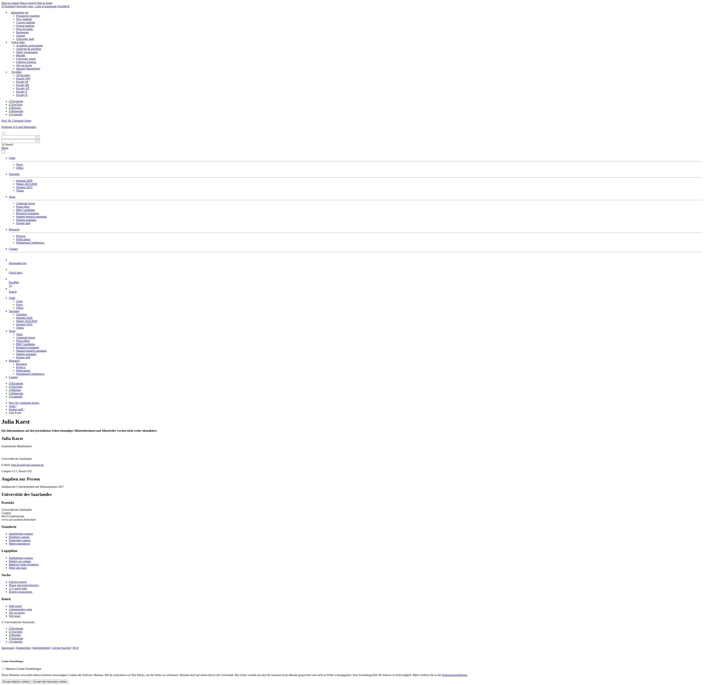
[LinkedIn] (15, 114)
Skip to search (28, 3)
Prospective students (28, 15)
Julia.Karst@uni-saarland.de (27, 465)
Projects (20, 236)
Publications (23, 239)
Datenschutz (23, 647)
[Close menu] (3, 151)
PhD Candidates (25, 210)
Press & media (24, 29)
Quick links (18, 42)
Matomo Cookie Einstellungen (23, 668)
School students (25, 25)
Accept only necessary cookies (50, 681)
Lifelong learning (26, 62)
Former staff (23, 223)
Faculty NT (23, 88)
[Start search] (38, 137)
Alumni (20, 35)
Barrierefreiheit (41, 647)
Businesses (22, 32)
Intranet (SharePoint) (28, 68)
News (19, 164)
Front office (23, 206)
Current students (25, 22)
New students (24, 19)
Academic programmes (29, 45)
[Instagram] (16, 111)
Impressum (7, 647)
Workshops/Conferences (30, 242)
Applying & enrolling (28, 48)
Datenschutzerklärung (454, 675)
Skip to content (10, 3)
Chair (12, 157)
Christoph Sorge (25, 203)
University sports (26, 58)
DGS (76, 647)
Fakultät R (63, 6)
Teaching (14, 174)
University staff (25, 39)
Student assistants (26, 219)
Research (14, 229)
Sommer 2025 (24, 187)
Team (12, 196)
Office (19, 167)
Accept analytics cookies (16, 681)
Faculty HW (23, 78)
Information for (19, 12)
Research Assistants (27, 213)
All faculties (23, 75)
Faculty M (22, 81)
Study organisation (27, 52)
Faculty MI (22, 85)
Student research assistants (31, 216)
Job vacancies (24, 65)
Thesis (20, 190)
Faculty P (21, 91)
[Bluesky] (15, 107)
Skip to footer (44, 3)
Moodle (20, 55)
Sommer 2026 (24, 180)
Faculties (16, 72)
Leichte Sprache (61, 647)
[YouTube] (15, 104)
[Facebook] (16, 101)
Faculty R (21, 95)
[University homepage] (29, 6)
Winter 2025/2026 (26, 184)
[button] (7, 144)
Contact (13, 248)
